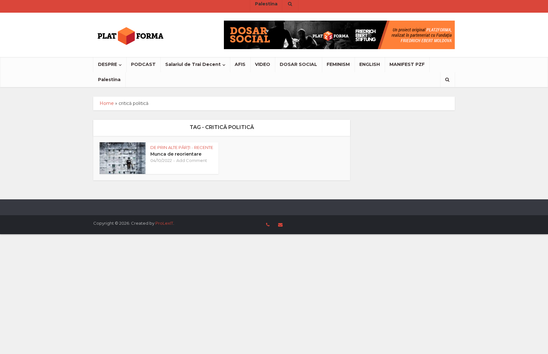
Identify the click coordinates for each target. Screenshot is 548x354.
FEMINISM (338, 64)
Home (107, 103)
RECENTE (203, 147)
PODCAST (143, 64)
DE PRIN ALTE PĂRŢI (170, 147)
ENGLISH (369, 64)
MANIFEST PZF (407, 64)
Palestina (109, 79)
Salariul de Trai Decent (193, 64)
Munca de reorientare (175, 154)
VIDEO (262, 64)
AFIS (240, 64)
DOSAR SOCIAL (298, 64)
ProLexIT (164, 223)
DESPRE (107, 64)
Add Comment (191, 160)
